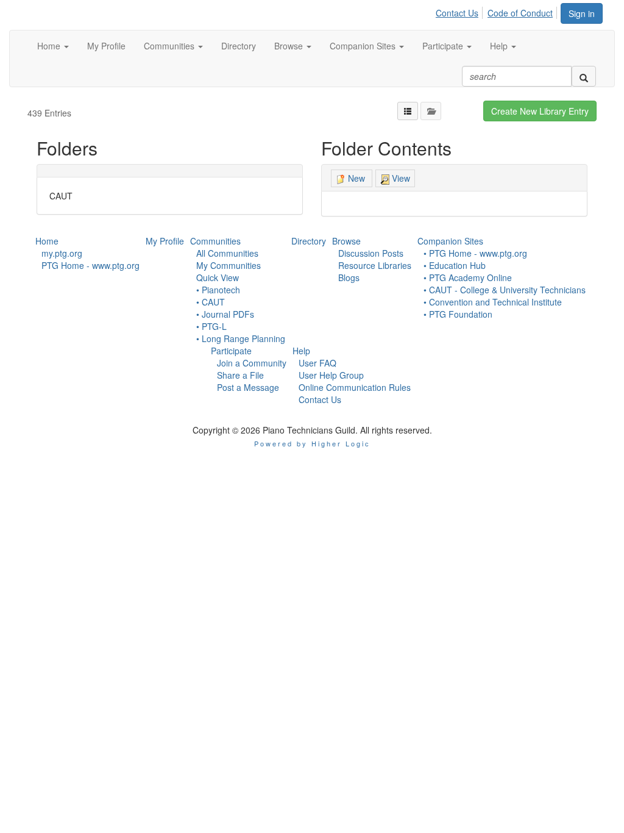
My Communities (228, 265)
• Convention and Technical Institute (493, 302)
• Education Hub (455, 265)
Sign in (582, 13)
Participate (231, 351)
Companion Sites (450, 241)
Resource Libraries (374, 265)
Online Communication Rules (355, 387)
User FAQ (317, 363)
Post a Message (248, 387)
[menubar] (497, 11)
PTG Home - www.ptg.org (90, 265)
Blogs (349, 277)
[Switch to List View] (407, 111)
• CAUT (210, 302)
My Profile (165, 241)
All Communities (227, 253)
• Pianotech (218, 290)
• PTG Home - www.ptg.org (475, 253)
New (356, 178)
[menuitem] (460, 11)
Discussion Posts (370, 253)
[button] (53, 45)
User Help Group (331, 375)
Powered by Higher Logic (312, 443)
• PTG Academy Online (468, 277)
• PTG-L (211, 326)
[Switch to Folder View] (430, 111)
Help (301, 351)
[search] (584, 76)
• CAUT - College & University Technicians (505, 290)
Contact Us (457, 13)
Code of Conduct (520, 13)
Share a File (240, 375)
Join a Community (251, 363)
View (399, 178)
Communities (215, 241)
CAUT (61, 196)
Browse (346, 241)
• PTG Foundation (458, 314)
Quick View (217, 277)
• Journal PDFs (225, 314)
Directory (308, 241)
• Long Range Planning (240, 338)
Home (46, 241)
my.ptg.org (61, 253)
